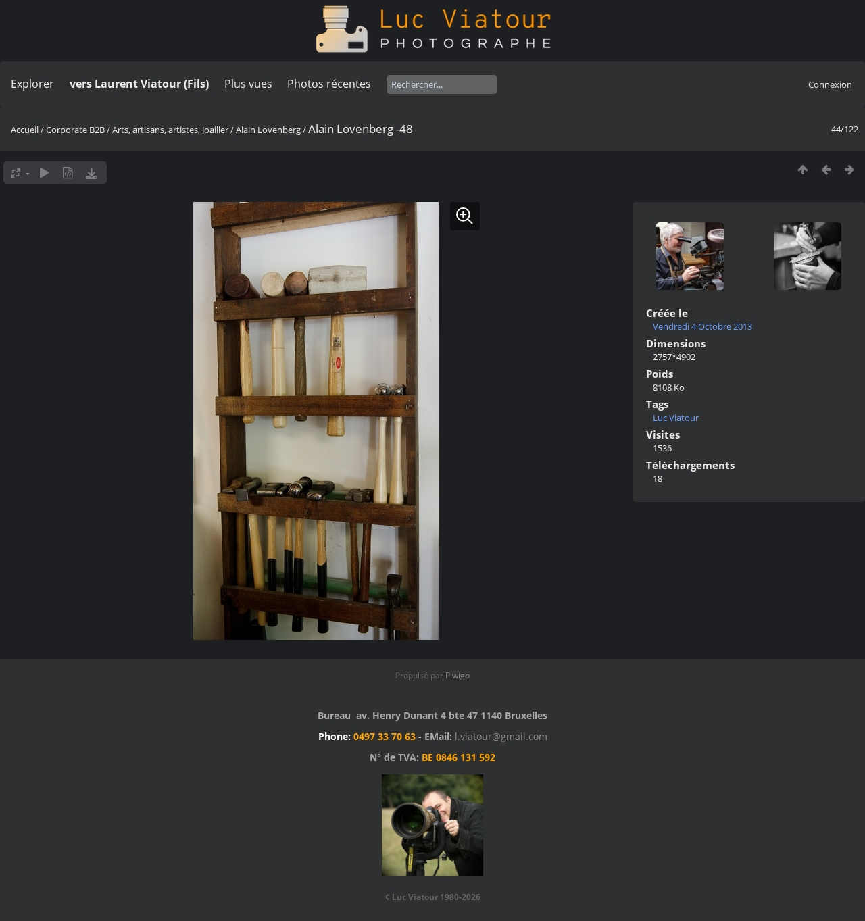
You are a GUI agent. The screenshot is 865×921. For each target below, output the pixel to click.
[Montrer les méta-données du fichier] (68, 172)
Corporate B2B (75, 130)
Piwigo (457, 675)
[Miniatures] (802, 169)
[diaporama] (44, 172)
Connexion (830, 84)
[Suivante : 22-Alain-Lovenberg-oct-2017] (850, 169)
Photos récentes (329, 83)
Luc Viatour (676, 418)
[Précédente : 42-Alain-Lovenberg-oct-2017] (826, 169)
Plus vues (248, 83)
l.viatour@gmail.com (501, 736)
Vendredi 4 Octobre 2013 (702, 326)
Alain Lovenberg (268, 130)
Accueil (25, 130)
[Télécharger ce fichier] (91, 172)
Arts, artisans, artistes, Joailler (170, 130)
